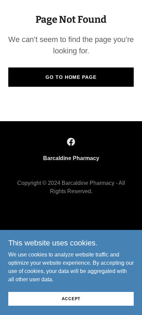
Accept (71, 298)
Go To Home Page (70, 77)
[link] (71, 142)
